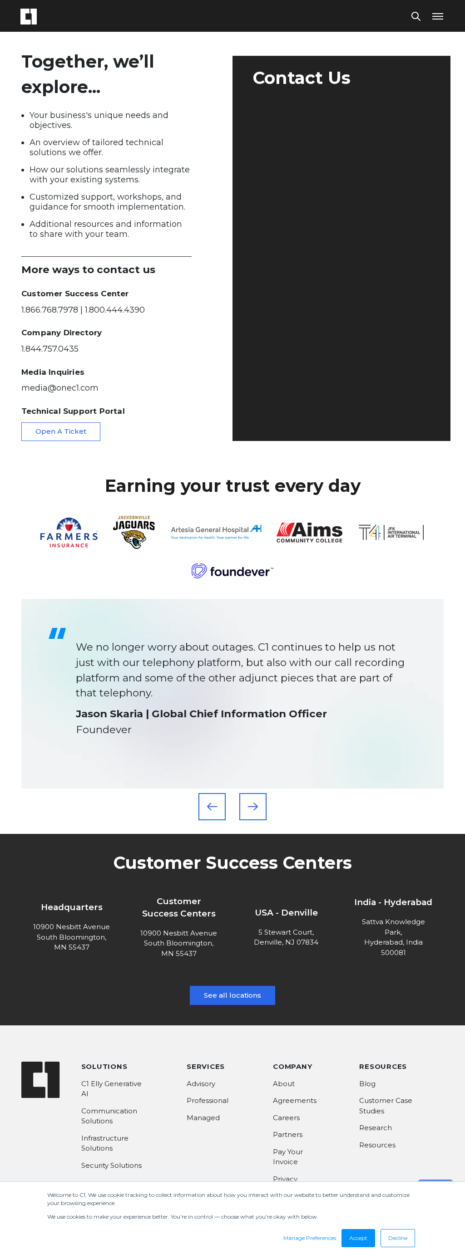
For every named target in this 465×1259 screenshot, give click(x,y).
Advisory (201, 1083)
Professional (207, 1100)
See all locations (232, 995)
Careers (286, 1117)
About (284, 1083)
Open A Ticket (60, 431)
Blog (367, 1083)
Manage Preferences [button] (309, 1238)
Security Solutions (111, 1165)
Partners (287, 1134)
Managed (203, 1117)
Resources (377, 1145)
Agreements (295, 1100)
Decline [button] (397, 1238)
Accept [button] (358, 1238)
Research (375, 1127)
